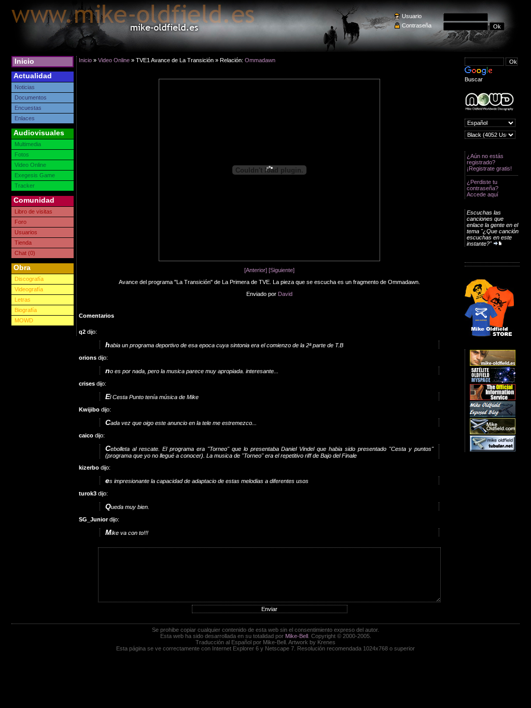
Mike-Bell (296, 636)
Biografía (26, 310)
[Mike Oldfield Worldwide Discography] (489, 102)
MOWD (24, 320)
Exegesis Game (35, 175)
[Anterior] (255, 270)
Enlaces (25, 118)
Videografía (29, 289)
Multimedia (28, 144)
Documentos (31, 97)
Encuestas (28, 108)
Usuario (412, 16)
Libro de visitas (33, 211)
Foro (20, 222)
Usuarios (26, 232)
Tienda (23, 242)
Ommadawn (260, 60)
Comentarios (96, 316)
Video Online (30, 165)
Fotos (22, 154)
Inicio (24, 61)
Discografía (29, 279)
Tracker (25, 185)
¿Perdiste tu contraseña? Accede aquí (482, 188)
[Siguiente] (282, 270)
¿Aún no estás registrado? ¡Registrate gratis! (489, 162)
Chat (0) (25, 253)
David (285, 294)
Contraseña (416, 25)
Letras (23, 299)
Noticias (25, 87)
